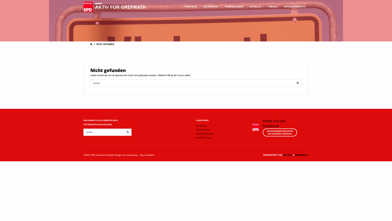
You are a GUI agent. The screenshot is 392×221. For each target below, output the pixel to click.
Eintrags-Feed (203, 129)
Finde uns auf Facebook (274, 123)
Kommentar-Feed (205, 133)
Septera (287, 155)
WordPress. (302, 155)
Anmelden (201, 125)
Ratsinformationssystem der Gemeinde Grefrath (280, 132)
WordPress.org (203, 137)
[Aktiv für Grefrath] (88, 6)
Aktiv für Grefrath (120, 7)
